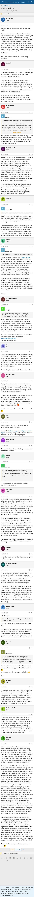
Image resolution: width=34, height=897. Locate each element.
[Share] (30, 25)
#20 (32, 744)
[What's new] (28, 2)
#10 (32, 422)
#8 (32, 351)
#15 (32, 570)
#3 (32, 112)
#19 (32, 714)
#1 (32, 25)
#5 (32, 204)
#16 (32, 612)
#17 (32, 648)
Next (17, 850)
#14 (32, 554)
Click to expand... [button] (17, 132)
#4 (32, 154)
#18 (32, 687)
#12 (32, 462)
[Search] (32, 2)
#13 (32, 496)
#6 (32, 246)
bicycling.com (26, 257)
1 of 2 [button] (12, 850)
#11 (32, 445)
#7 (32, 305)
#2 (32, 69)
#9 (32, 381)
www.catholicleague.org (8, 338)
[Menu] (2, 2)
